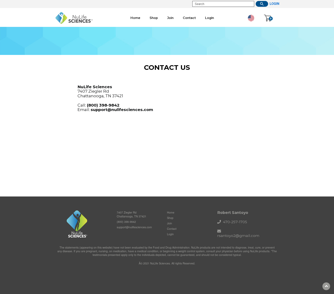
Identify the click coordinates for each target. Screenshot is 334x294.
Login (209, 18)
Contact (189, 18)
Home (135, 18)
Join (170, 18)
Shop (154, 18)
